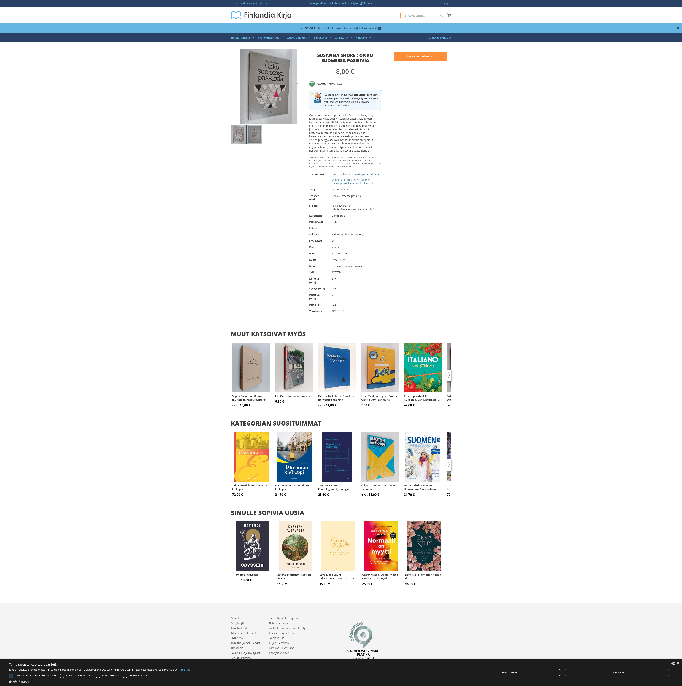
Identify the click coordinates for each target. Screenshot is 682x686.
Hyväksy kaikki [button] (508, 672)
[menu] (341, 37)
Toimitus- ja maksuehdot (245, 643)
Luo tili (263, 3)
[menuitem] (241, 37)
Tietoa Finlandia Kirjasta (283, 618)
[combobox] (422, 15)
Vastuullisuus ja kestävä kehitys (288, 628)
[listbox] (673, 663)
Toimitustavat (239, 628)
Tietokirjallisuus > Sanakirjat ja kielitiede (356, 174)
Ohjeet (235, 618)
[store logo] (261, 15)
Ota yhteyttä (238, 623)
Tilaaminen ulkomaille (244, 633)
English (447, 3)
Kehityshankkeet (279, 653)
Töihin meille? (277, 638)
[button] (299, 86)
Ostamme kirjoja (279, 623)
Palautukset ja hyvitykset (245, 653)
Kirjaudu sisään (245, 3)
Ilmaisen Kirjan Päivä (281, 633)
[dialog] (341, 672)
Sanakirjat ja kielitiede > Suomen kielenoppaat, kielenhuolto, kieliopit (353, 181)
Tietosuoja (237, 648)
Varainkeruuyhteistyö (281, 648)
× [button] (678, 663)
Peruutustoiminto (241, 658)
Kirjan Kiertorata (279, 643)
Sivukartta (237, 638)
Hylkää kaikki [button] (617, 672)
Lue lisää (185, 669)
